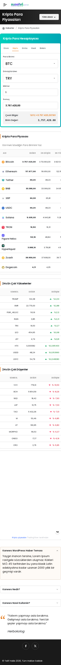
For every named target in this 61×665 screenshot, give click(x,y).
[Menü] (5, 5)
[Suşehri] (20, 4)
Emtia (24, 48)
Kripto (15, 48)
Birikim (43, 48)
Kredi (33, 48)
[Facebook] (25, 646)
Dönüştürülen (10, 71)
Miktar (6, 86)
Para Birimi (8, 57)
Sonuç (6, 99)
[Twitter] (35, 646)
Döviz (6, 48)
